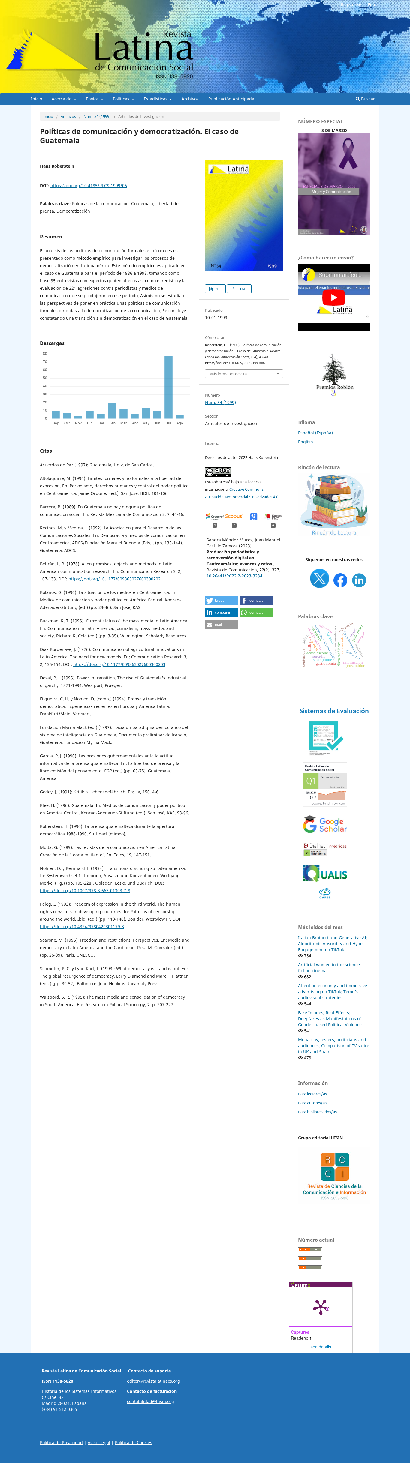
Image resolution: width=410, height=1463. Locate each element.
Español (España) (315, 433)
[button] (221, 600)
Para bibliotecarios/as (317, 1111)
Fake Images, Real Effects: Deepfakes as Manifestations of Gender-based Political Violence (330, 1018)
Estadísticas (156, 99)
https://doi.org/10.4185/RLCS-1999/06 (88, 185)
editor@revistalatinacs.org (153, 1381)
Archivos (190, 99)
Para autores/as (312, 1102)
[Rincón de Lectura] (334, 535)
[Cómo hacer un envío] (334, 329)
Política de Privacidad (61, 1442)
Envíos (93, 99)
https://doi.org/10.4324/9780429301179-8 (82, 926)
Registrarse (351, 4)
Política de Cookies (133, 1442)
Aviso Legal (99, 1442)
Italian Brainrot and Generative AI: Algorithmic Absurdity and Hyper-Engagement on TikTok (332, 943)
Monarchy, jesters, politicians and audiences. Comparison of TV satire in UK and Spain (333, 1045)
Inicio (36, 99)
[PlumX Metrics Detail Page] (321, 1307)
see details (321, 1347)
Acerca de (62, 99)
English (305, 442)
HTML (241, 289)
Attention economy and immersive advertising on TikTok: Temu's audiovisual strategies (332, 991)
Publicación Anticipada (231, 99)
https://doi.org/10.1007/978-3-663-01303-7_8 (85, 890)
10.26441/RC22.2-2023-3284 (234, 576)
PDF (217, 289)
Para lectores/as (312, 1093)
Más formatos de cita (228, 373)
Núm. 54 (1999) (97, 116)
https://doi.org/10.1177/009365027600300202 (114, 579)
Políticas (122, 99)
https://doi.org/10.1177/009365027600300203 (119, 664)
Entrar (373, 4)
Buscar (367, 99)
